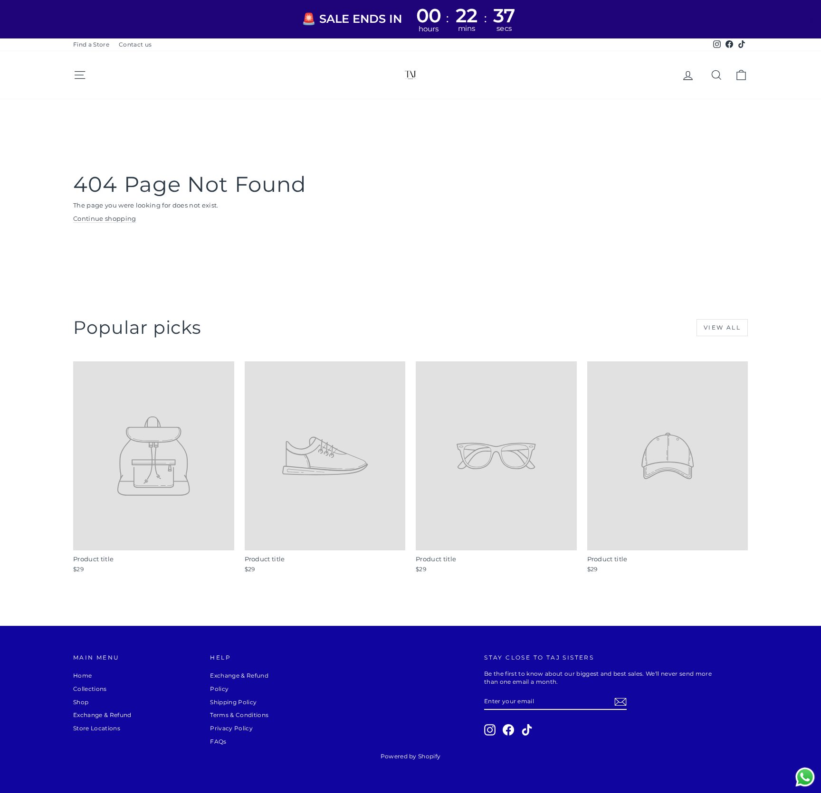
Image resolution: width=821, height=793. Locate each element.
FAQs (218, 741)
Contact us (135, 44)
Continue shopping (104, 218)
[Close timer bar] (811, 19)
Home (82, 675)
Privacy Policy (231, 728)
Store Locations (96, 728)
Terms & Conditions (239, 714)
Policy (219, 688)
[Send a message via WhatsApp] (805, 777)
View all (722, 327)
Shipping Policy (233, 702)
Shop (80, 702)
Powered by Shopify (411, 756)
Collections (90, 688)
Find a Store (91, 44)
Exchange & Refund (102, 714)
